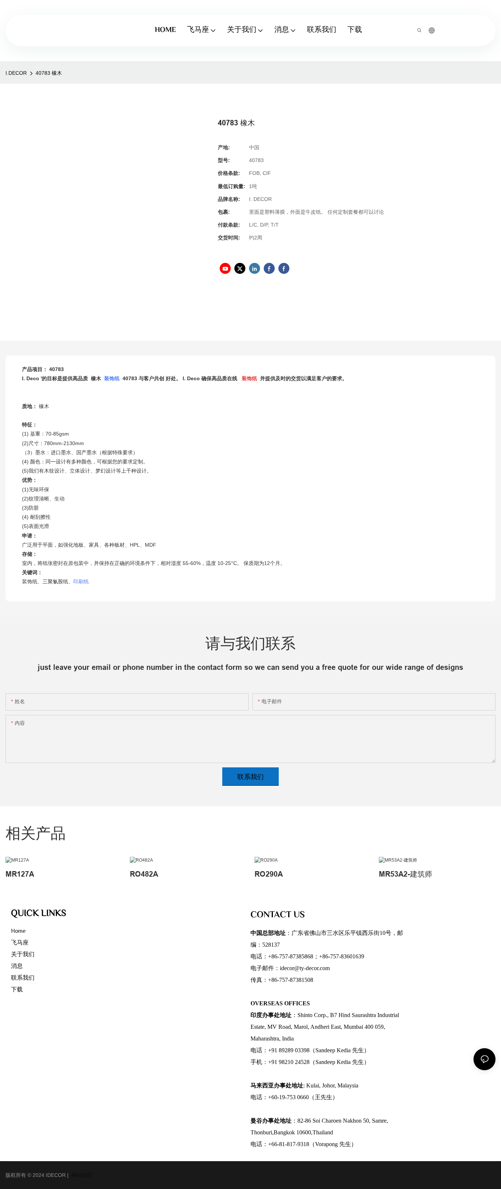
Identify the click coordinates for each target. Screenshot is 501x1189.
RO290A (269, 874)
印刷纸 (81, 581)
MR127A (20, 874)
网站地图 (81, 1175)
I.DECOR (16, 73)
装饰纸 (112, 378)
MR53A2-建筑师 (405, 874)
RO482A (144, 874)
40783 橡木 (49, 73)
